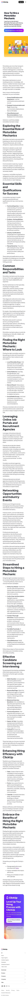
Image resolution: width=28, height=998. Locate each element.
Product (3, 973)
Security (8, 990)
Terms (17, 990)
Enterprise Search (5, 964)
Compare (3, 976)
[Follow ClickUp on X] (9, 986)
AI (1, 952)
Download (3, 969)
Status (2, 990)
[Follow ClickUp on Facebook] (4, 986)
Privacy (13, 990)
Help (2, 982)
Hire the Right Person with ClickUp (13, 30)
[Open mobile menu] (25, 2)
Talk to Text (4, 966)
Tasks (17, 868)
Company (3, 979)
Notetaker (3, 962)
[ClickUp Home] (4, 2)
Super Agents (4, 957)
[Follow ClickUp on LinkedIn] (2, 986)
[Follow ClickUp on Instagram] (7, 986)
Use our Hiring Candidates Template (14, 920)
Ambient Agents (5, 960)
